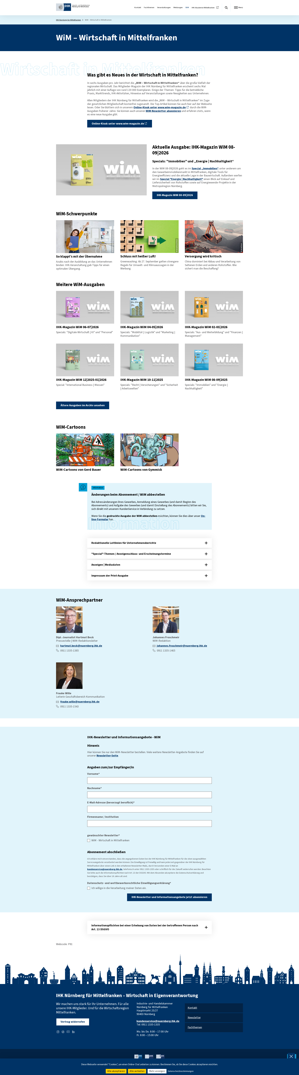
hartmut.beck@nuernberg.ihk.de (81, 646)
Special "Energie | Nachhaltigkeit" (181, 179)
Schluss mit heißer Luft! (138, 256)
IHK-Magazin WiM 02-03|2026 (206, 327)
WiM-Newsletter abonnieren (163, 111)
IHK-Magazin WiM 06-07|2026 (77, 327)
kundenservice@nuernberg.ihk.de (104, 869)
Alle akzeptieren (116, 1071)
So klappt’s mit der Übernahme (79, 256)
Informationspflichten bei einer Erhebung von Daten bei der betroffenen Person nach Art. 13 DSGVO (144, 927)
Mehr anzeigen (157, 1071)
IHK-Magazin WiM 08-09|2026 (175, 195)
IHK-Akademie (203, 7)
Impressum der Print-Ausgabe (109, 576)
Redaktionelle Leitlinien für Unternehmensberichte (123, 543)
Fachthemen (149, 7)
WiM (187, 7)
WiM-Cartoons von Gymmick (141, 469)
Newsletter (194, 1018)
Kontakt (137, 7)
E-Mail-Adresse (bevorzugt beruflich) (111, 802)
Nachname (94, 788)
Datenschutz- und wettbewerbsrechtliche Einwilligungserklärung (129, 883)
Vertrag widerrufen (73, 1022)
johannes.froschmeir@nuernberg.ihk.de (182, 646)
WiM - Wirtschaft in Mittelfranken (110, 840)
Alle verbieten (137, 1071)
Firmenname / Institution (103, 817)
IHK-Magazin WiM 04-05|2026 (141, 327)
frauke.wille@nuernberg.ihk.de (80, 702)
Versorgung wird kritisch (203, 256)
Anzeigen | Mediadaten (105, 565)
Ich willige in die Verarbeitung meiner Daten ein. (118, 888)
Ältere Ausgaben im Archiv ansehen (83, 405)
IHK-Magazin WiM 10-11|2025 (141, 379)
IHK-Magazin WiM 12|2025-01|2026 (81, 379)
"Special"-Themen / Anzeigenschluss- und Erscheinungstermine (131, 554)
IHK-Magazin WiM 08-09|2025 (206, 379)
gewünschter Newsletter (103, 835)
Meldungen (178, 7)
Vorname (93, 774)
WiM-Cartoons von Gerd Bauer (78, 469)
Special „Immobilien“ (205, 168)
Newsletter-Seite (107, 756)
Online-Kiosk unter (159, 107)
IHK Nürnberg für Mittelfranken (68, 20)
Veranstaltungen (164, 7)
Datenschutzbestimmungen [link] (181, 1071)
